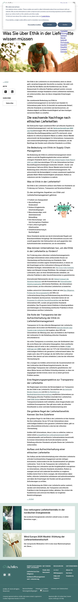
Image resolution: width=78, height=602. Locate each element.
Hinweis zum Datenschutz (59, 588)
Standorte (70, 576)
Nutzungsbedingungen (30, 591)
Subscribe (9, 103)
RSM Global (35, 399)
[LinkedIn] (9, 575)
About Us (69, 570)
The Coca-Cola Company (64, 267)
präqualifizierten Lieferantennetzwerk (51, 435)
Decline (65, 24)
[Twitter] (4, 575)
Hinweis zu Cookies (41, 588)
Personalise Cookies (34, 24)
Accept (49, 24)
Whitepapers (58, 573)
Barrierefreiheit (28, 588)
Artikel (56, 570)
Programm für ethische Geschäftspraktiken (43, 300)
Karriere (69, 573)
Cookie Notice (45, 16)
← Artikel (5, 82)
